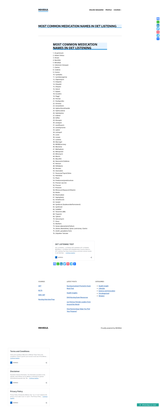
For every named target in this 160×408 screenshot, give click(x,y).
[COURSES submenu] (121, 9)
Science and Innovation (107, 291)
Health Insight (103, 286)
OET (39, 286)
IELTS (40, 290)
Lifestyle (102, 288)
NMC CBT (41, 295)
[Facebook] (158, 18)
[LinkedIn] (158, 25)
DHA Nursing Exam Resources (77, 297)
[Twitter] (158, 28)
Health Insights (72, 293)
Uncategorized (104, 293)
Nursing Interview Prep (46, 299)
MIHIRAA (43, 9)
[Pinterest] (158, 32)
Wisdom (101, 296)
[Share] (158, 38)
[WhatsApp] (158, 22)
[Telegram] (158, 35)
